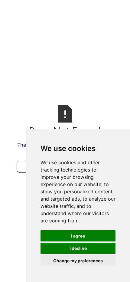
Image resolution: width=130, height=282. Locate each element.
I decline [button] (78, 248)
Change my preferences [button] (78, 260)
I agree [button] (78, 235)
